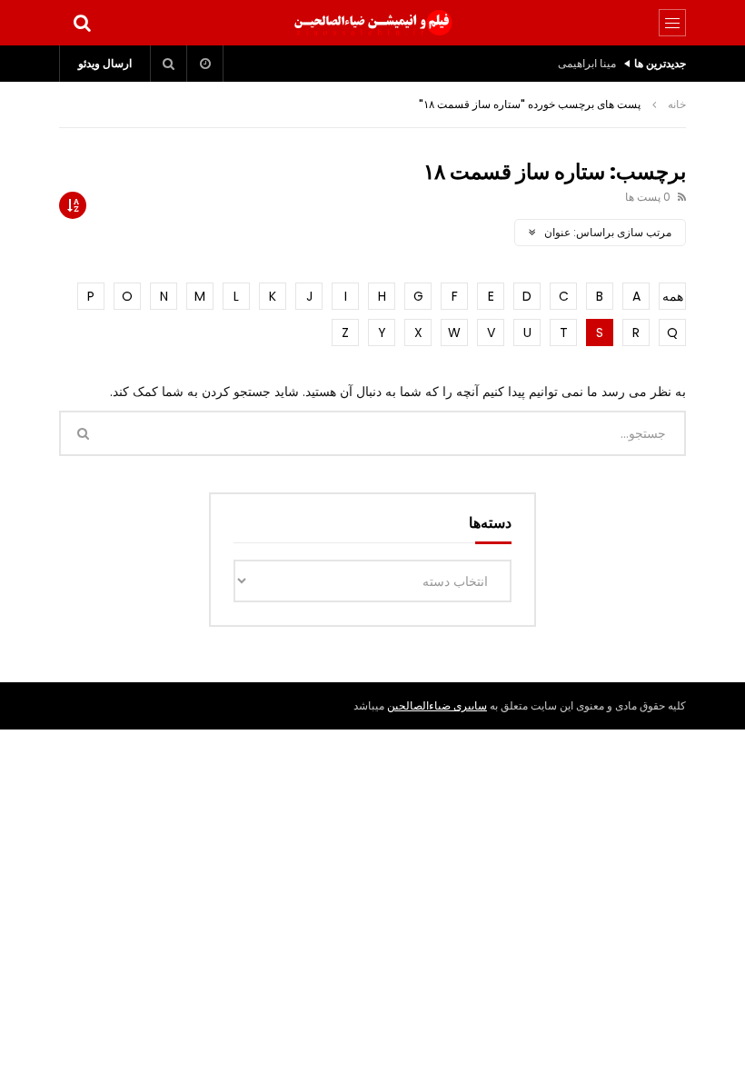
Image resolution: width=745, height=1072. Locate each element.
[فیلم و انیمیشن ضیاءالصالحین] (372, 22)
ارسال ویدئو (105, 63)
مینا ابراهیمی (587, 63)
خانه (677, 104)
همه (672, 296)
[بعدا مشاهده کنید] (205, 63)
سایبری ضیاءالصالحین (437, 705)
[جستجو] (81, 22)
